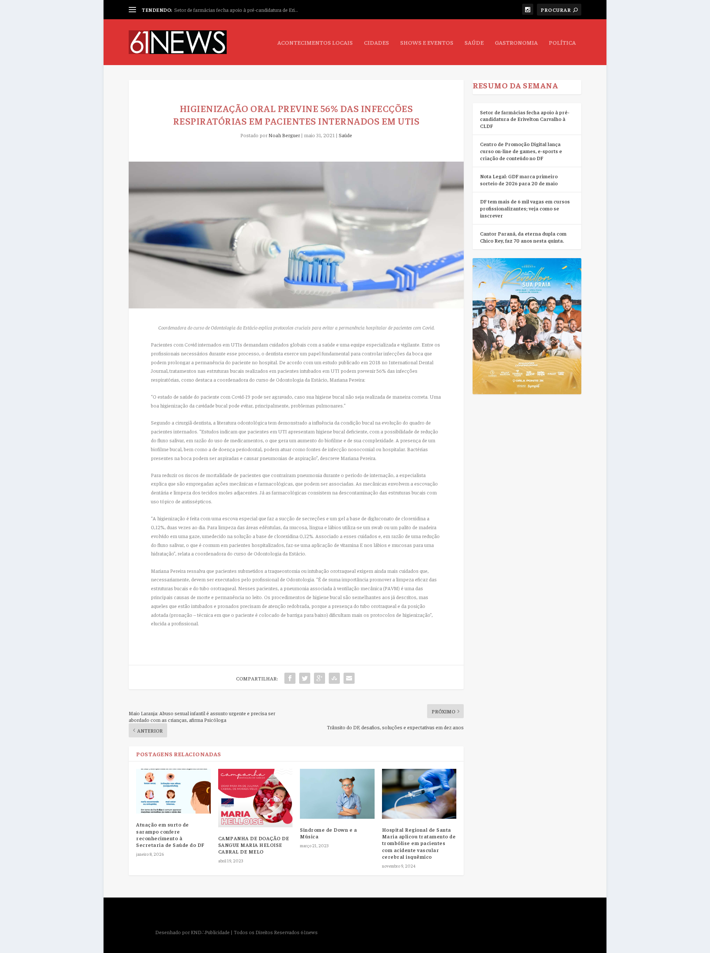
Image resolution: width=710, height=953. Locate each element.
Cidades (376, 42)
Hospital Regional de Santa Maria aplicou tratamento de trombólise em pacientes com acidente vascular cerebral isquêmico (419, 843)
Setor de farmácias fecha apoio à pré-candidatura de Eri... (236, 9)
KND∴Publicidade (210, 932)
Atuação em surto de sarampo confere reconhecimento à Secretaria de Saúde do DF (170, 834)
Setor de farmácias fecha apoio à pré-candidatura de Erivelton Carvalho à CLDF (524, 119)
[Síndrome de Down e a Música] (337, 793)
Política (562, 42)
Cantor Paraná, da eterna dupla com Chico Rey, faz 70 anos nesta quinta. (523, 237)
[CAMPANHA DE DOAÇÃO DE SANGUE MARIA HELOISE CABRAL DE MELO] (255, 798)
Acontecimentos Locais (315, 42)
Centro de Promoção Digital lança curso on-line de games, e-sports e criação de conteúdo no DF (521, 151)
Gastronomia (516, 42)
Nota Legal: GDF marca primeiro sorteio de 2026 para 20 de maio (519, 179)
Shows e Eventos (426, 42)
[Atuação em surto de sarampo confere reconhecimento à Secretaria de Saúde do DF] (173, 791)
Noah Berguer (284, 135)
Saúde (474, 42)
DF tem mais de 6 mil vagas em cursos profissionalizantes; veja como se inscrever (525, 208)
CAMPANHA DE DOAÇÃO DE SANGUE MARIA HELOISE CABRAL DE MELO (253, 845)
